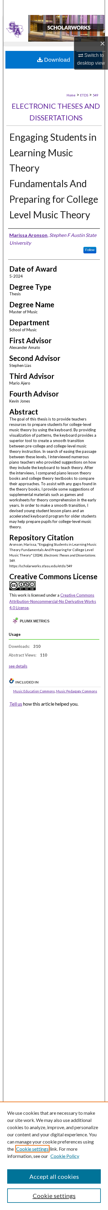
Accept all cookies (54, 1176)
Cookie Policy (64, 1156)
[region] (54, 1156)
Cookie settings (32, 1149)
